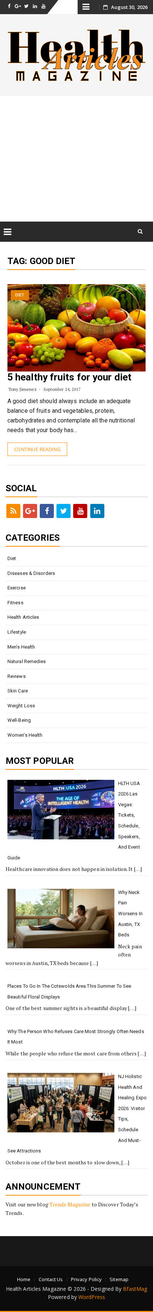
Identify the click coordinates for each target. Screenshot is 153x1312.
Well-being (19, 720)
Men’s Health (21, 647)
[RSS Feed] (13, 511)
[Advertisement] (76, 159)
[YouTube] (80, 511)
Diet (19, 295)
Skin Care (17, 691)
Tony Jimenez (22, 389)
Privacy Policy (86, 1279)
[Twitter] (63, 511)
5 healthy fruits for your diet (69, 377)
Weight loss (21, 705)
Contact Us (51, 1279)
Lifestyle (16, 632)
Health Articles (23, 617)
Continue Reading (37, 449)
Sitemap (119, 1279)
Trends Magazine (70, 1204)
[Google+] (30, 511)
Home (23, 1279)
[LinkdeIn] (97, 511)
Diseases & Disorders (31, 573)
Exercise (16, 588)
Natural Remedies (26, 661)
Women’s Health (24, 735)
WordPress (91, 1296)
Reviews (16, 676)
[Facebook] (47, 511)
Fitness (15, 602)
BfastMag (135, 1288)
